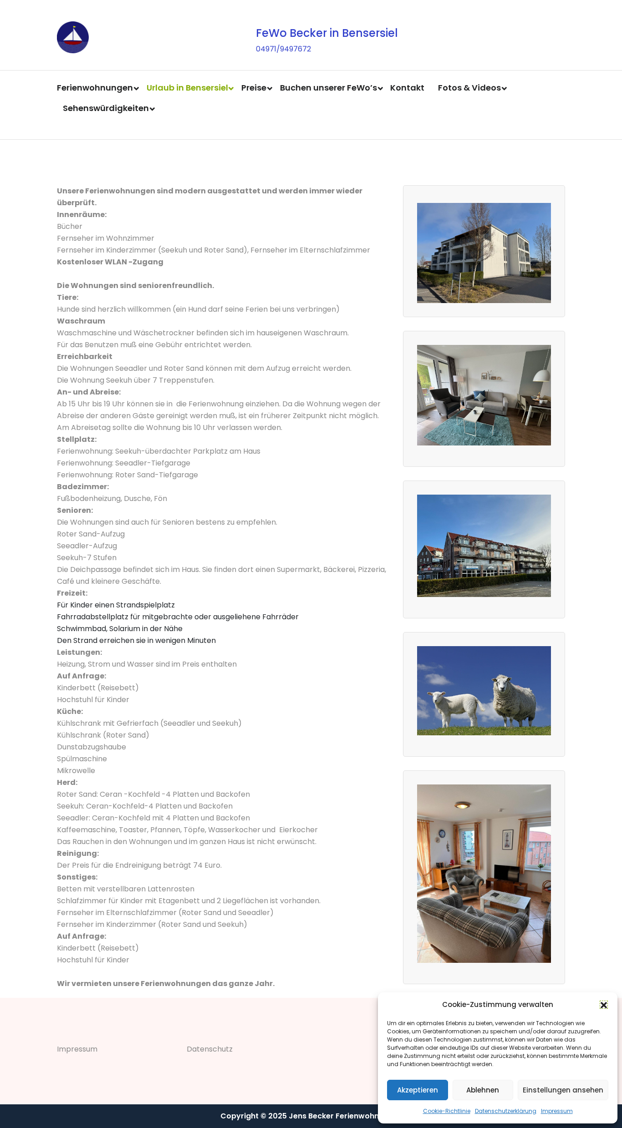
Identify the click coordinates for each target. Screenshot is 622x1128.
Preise (253, 87)
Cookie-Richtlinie (446, 1111)
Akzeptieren (417, 1090)
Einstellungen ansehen (563, 1090)
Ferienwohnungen (95, 87)
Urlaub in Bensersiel (187, 87)
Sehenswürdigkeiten (106, 108)
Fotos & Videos (469, 87)
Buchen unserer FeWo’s (328, 87)
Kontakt (407, 87)
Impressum (557, 1111)
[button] (603, 1004)
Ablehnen (482, 1090)
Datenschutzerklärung (505, 1111)
